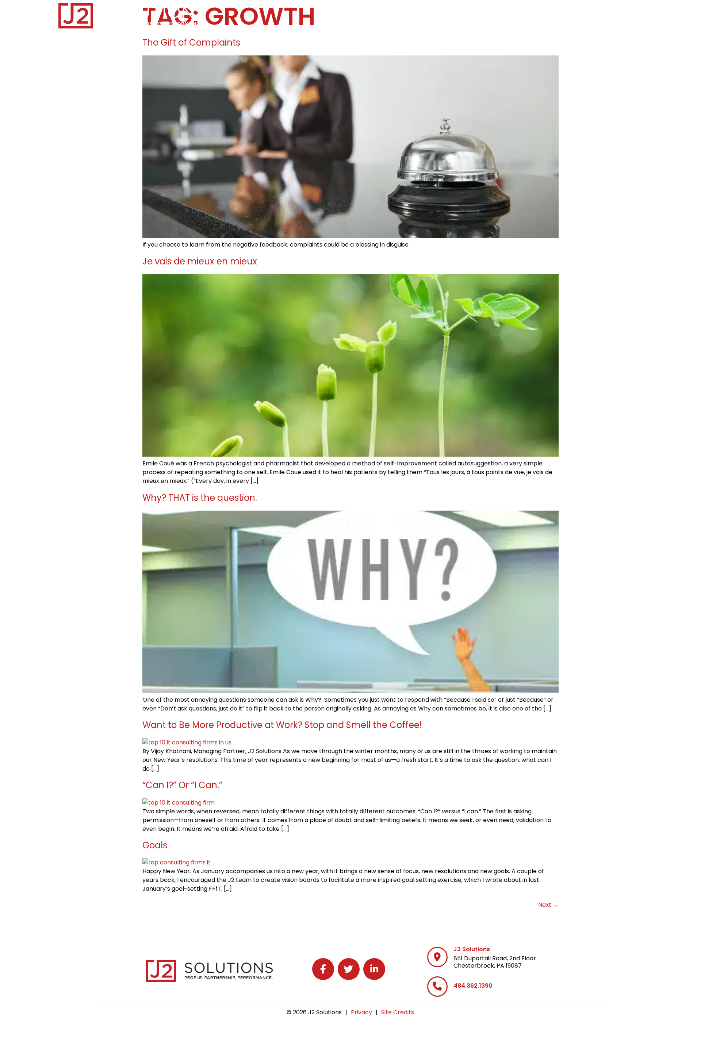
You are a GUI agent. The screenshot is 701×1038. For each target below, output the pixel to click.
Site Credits (397, 1012)
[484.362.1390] (437, 986)
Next (548, 904)
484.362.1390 (473, 985)
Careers (498, 14)
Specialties (445, 14)
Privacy (361, 1012)
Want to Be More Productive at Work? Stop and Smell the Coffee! (282, 725)
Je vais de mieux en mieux (199, 261)
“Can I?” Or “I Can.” (182, 785)
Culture (546, 14)
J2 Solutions (471, 949)
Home (352, 14)
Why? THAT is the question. (199, 498)
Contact (627, 14)
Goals (154, 845)
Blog (588, 14)
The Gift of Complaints (191, 42)
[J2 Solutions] (437, 957)
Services (392, 14)
